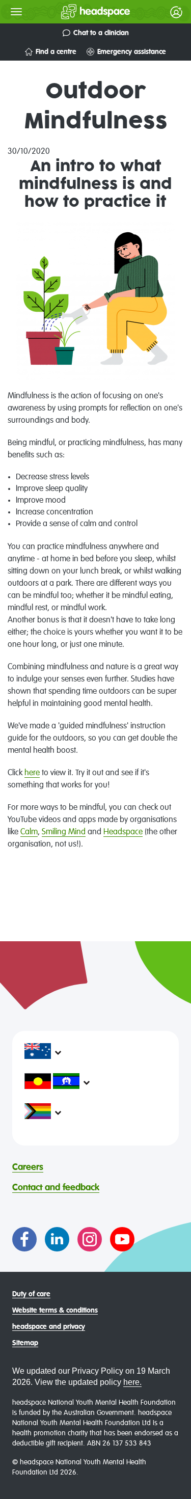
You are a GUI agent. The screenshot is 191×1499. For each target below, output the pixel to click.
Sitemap (25, 1343)
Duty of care (31, 1294)
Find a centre (56, 52)
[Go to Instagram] (89, 1239)
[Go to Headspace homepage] (75, 11)
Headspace (123, 832)
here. (132, 1382)
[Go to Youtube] (122, 1239)
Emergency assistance (131, 52)
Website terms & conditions (55, 1310)
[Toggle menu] (16, 12)
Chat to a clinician (101, 33)
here (32, 773)
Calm (29, 832)
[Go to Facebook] (24, 1239)
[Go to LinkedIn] (57, 1239)
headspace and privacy (48, 1326)
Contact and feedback (55, 1187)
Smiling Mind (64, 832)
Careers (27, 1167)
